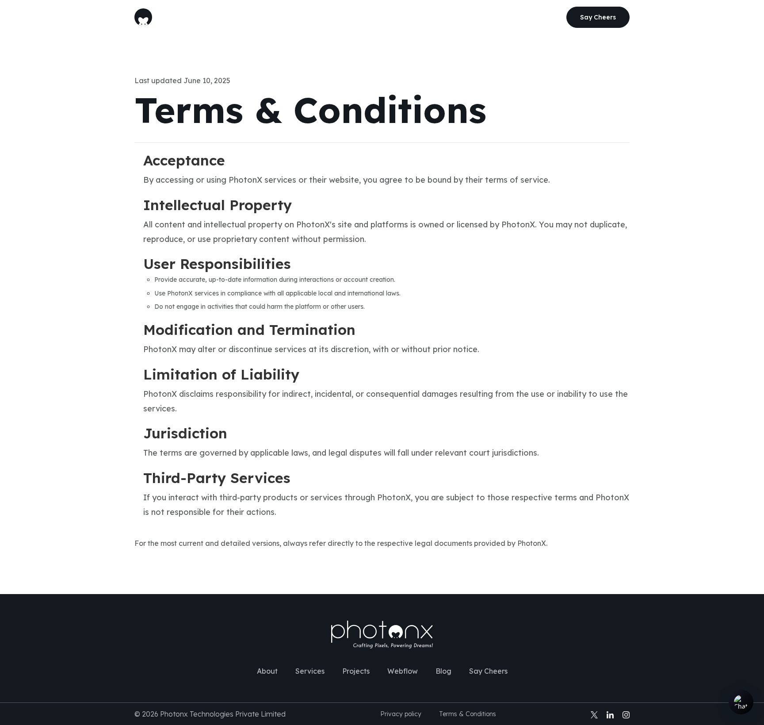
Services (327, 17)
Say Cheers (488, 671)
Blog (452, 17)
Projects (371, 17)
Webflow (415, 17)
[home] (143, 17)
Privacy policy (400, 714)
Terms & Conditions (467, 714)
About (287, 17)
